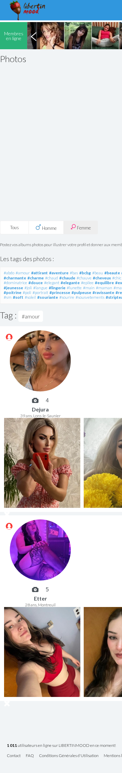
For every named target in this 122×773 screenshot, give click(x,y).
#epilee (87, 282)
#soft (18, 297)
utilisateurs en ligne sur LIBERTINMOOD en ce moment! (61, 745)
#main (89, 287)
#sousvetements (90, 297)
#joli (28, 287)
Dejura (40, 409)
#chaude (67, 277)
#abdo (9, 272)
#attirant (39, 272)
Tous (14, 227)
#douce (35, 282)
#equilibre (104, 282)
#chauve (84, 277)
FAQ (30, 756)
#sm (8, 297)
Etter (40, 598)
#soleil (30, 297)
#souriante (47, 297)
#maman (104, 287)
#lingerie (57, 287)
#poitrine (12, 292)
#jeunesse (13, 287)
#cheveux (102, 277)
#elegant (51, 282)
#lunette (74, 287)
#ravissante (103, 292)
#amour (23, 272)
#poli (27, 292)
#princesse (59, 292)
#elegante (70, 282)
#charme (35, 277)
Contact (14, 756)
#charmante (15, 277)
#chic (116, 277)
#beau (97, 272)
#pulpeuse (81, 292)
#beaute (112, 272)
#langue (40, 287)
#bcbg (85, 272)
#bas (74, 272)
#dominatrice (15, 282)
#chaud (51, 277)
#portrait (40, 292)
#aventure (58, 272)
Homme (49, 228)
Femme (83, 228)
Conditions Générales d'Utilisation (69, 756)
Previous (33, 35)
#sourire (66, 297)
